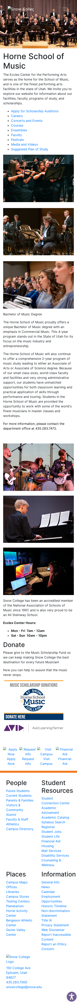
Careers (17, 116)
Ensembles (19, 130)
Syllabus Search (53, 822)
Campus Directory (19, 829)
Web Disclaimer (53, 930)
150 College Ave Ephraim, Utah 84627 (18, 972)
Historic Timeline (54, 906)
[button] (71, 996)
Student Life (50, 836)
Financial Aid (64, 761)
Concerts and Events (26, 121)
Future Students (18, 791)
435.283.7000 (16, 982)
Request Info (28, 761)
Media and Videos (24, 144)
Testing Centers (18, 901)
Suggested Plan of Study (29, 149)
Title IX (46, 920)
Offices (11, 887)
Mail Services (51, 851)
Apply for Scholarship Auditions (34, 111)
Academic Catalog (55, 817)
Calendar (48, 892)
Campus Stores (17, 896)
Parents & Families (19, 800)
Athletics (12, 824)
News (45, 887)
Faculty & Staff (17, 819)
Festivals (17, 140)
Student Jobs (51, 832)
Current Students (19, 796)
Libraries (12, 892)
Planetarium (15, 906)
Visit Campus (46, 761)
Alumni (11, 815)
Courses (17, 125)
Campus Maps (16, 882)
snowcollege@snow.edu (24, 987)
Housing (47, 846)
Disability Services (55, 855)
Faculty (16, 135)
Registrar (48, 827)
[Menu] (65, 9)
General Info (50, 882)
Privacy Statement (55, 925)
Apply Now (11, 761)
